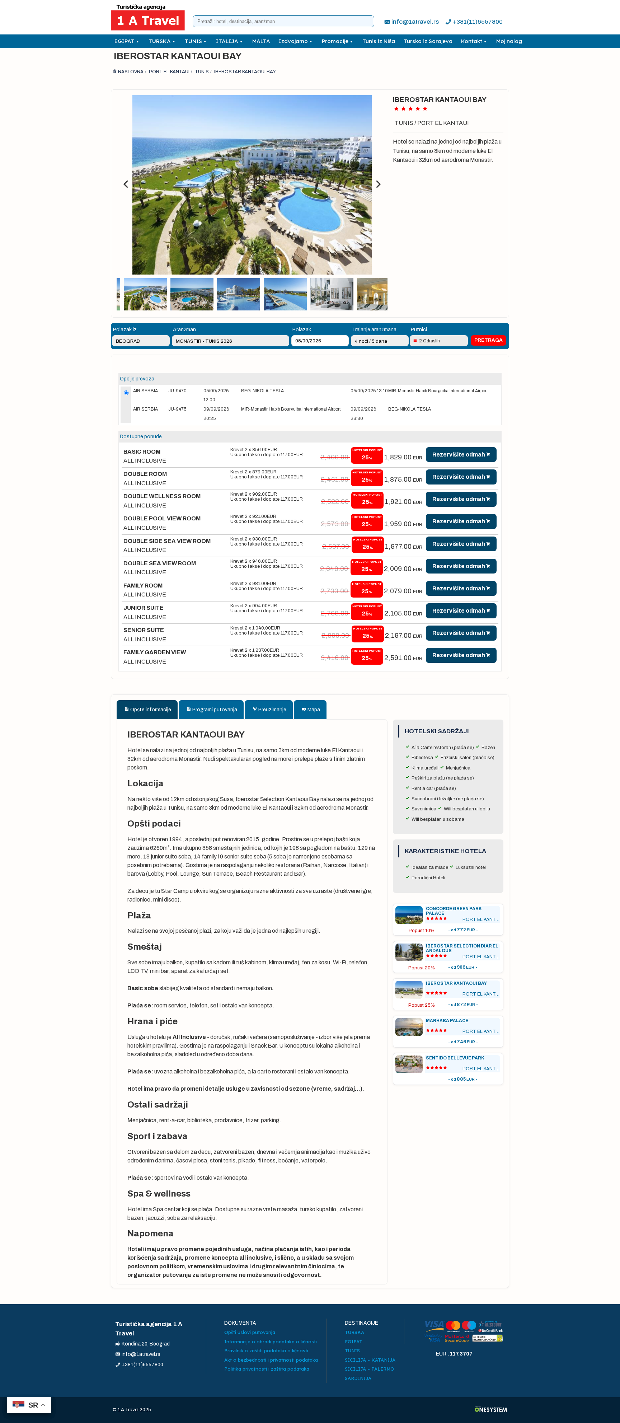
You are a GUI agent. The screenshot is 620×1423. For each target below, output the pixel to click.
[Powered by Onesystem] (491, 1410)
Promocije (335, 41)
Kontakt (471, 41)
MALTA (261, 41)
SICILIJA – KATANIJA (370, 1360)
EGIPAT (124, 41)
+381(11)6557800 (478, 21)
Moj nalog (509, 41)
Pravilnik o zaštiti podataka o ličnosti (266, 1350)
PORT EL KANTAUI (443, 123)
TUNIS (193, 41)
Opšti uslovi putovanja (249, 1332)
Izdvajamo (293, 41)
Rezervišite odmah (458, 454)
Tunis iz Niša (378, 41)
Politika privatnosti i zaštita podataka (266, 1369)
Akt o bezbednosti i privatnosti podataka (271, 1360)
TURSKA (160, 41)
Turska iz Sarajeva (428, 41)
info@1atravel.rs (415, 21)
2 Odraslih (429, 340)
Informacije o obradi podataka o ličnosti (270, 1341)
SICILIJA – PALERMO (369, 1369)
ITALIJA (227, 41)
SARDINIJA (358, 1378)
